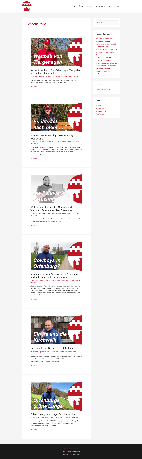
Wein (38, 143)
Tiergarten (75, 76)
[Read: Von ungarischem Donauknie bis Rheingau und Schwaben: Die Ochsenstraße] (56, 256)
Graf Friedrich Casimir (45, 76)
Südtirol (69, 76)
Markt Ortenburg (61, 141)
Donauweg (43, 141)
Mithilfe (117, 6)
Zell (39, 353)
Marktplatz (67, 213)
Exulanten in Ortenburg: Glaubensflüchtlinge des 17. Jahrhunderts (104, 71)
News (110, 6)
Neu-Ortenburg (58, 417)
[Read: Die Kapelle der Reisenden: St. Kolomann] (56, 330)
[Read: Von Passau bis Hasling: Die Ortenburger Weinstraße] (56, 117)
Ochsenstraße (62, 76)
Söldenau (33, 143)
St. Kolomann (71, 351)
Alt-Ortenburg (43, 417)
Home (75, 6)
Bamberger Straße (46, 213)
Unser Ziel (90, 6)
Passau (78, 141)
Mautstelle (66, 280)
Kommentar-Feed (101, 111)
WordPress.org (100, 114)
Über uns (81, 6)
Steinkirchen (34, 215)
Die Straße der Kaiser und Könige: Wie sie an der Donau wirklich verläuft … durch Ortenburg (106, 55)
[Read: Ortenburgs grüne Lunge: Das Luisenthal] (56, 396)
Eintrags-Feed (100, 108)
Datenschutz (75, 448)
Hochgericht (54, 351)
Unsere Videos (100, 6)
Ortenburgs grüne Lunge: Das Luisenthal (52, 414)
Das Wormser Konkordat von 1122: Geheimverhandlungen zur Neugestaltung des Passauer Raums (106, 46)
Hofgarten (55, 76)
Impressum (67, 448)
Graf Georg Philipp (44, 351)
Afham (42, 280)
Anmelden (99, 105)
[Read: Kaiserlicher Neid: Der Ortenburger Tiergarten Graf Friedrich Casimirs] (56, 52)
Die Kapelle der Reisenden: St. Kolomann (53, 348)
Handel (49, 141)
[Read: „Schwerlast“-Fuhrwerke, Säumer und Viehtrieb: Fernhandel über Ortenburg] (56, 189)
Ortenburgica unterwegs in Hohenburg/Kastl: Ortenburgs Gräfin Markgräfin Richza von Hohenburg (106, 63)
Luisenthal (60, 280)
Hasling (54, 141)
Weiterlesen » (34, 86)
